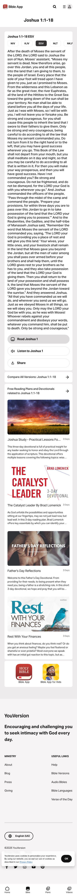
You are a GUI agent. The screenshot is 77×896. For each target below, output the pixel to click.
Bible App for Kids (51, 681)
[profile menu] (67, 6)
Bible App (24, 681)
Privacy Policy (26, 861)
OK (66, 858)
